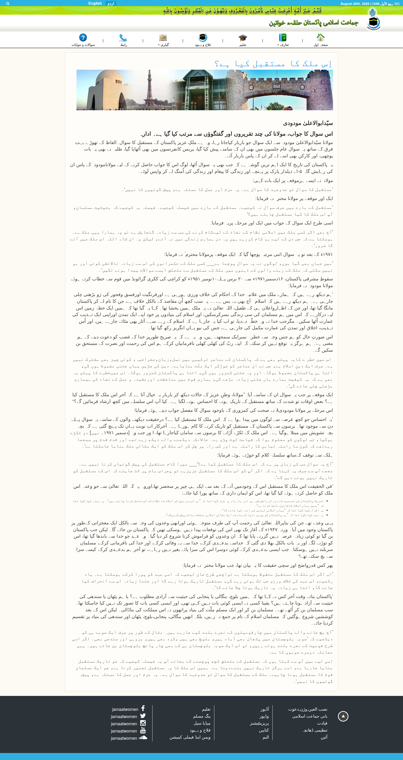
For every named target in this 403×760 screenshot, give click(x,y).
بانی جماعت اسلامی (309, 716)
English (95, 3)
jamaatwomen (125, 709)
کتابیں (264, 730)
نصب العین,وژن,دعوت (307, 709)
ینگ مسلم (202, 716)
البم (266, 737)
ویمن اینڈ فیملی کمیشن (190, 737)
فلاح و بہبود (200, 730)
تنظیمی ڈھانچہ (314, 730)
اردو (111, 3)
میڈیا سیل (202, 723)
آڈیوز (265, 709)
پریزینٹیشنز (259, 723)
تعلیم (206, 709)
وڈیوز (264, 716)
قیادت (322, 723)
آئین (324, 737)
